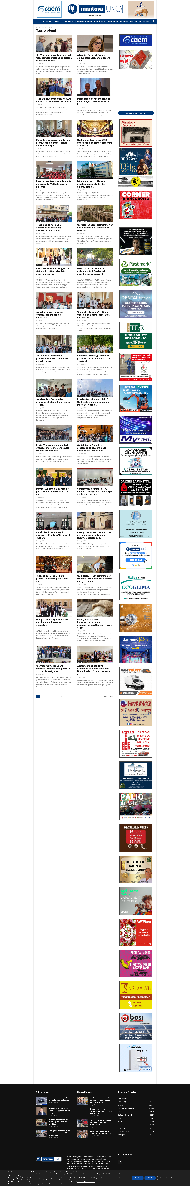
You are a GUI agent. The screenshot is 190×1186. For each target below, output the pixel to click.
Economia (88, 21)
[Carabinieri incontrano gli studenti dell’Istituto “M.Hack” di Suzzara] (54, 521)
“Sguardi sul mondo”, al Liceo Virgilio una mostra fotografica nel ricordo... (93, 315)
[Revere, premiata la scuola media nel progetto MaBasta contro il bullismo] (54, 170)
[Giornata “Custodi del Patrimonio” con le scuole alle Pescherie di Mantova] (95, 213)
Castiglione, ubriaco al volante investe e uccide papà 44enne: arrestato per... (60, 1133)
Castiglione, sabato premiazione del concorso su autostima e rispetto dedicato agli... (94, 535)
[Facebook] (120, 1162)
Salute (115, 21)
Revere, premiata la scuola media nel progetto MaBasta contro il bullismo (53, 184)
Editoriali (80, 21)
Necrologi (133, 21)
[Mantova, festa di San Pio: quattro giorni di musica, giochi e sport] (41, 1122)
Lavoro (109, 21)
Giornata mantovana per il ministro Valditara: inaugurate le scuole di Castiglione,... (53, 669)
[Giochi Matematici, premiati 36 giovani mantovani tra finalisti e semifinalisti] (95, 344)
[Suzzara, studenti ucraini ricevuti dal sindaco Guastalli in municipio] (54, 87)
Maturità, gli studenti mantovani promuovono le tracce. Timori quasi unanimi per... (53, 143)
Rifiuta (150, 1178)
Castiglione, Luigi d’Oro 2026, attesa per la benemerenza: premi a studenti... (94, 143)
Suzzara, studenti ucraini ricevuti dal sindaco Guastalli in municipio (53, 100)
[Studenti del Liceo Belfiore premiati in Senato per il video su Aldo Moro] (54, 564)
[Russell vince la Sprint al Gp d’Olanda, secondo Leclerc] (41, 1101)
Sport (103, 21)
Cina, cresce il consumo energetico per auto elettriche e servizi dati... (101, 1111)
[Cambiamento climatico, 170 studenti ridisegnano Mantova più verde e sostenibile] (95, 477)
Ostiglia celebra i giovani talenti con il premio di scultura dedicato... (52, 622)
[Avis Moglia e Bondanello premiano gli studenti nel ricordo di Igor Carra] (54, 388)
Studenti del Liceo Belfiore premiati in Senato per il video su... (52, 579)
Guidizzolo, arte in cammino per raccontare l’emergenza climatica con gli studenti (94, 579)
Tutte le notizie (143, 21)
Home (43, 21)
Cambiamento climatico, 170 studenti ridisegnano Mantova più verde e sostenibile (94, 491)
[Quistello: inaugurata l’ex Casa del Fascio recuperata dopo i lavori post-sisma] (82, 1101)
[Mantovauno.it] (95, 9)
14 (56, 696)
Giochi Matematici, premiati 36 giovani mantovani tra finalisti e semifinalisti (93, 358)
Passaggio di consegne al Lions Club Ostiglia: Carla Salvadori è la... (93, 101)
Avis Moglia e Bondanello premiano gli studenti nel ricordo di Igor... (53, 402)
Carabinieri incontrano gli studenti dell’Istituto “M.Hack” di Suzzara (53, 535)
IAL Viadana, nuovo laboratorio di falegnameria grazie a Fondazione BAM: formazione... (54, 58)
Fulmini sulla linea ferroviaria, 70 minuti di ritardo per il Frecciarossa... (101, 1122)
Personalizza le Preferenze (169, 1178)
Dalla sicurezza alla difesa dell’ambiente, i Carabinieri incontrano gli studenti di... (91, 271)
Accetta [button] (137, 1178)
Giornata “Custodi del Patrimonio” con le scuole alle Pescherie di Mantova (95, 228)
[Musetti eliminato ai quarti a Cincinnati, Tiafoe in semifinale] (82, 1134)
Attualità (96, 21)
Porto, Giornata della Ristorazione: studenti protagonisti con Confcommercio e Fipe (94, 623)
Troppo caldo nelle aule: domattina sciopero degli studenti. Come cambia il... (50, 228)
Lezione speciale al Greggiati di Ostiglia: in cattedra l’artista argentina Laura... (52, 271)
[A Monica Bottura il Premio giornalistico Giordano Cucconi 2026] (95, 43)
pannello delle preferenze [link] (86, 1182)
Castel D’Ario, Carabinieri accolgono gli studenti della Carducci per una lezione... (91, 448)
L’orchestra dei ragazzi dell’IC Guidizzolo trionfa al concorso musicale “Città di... (93, 402)
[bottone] (136, 113)
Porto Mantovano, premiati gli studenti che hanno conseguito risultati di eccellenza (52, 448)
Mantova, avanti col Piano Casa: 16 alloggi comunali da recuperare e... (59, 1111)
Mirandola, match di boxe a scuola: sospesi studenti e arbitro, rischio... (91, 184)
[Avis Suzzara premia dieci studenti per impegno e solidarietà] (54, 300)
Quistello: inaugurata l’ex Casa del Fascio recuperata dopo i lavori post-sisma (101, 1100)
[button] (152, 21)
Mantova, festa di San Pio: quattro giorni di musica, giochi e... (58, 1122)
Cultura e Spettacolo (68, 21)
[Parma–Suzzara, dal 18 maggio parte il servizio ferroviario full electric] (54, 477)
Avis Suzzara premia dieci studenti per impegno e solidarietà (49, 315)
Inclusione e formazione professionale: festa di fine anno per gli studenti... (53, 358)
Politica (56, 21)
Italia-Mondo (124, 21)
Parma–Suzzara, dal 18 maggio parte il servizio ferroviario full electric (52, 491)
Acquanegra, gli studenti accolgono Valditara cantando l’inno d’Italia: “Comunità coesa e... (93, 670)
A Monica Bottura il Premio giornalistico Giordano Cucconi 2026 (93, 58)
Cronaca (49, 21)
